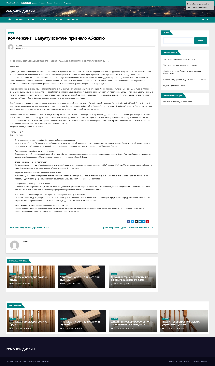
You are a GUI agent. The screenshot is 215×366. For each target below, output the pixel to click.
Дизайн (34, 3)
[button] (203, 20)
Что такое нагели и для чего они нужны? (80, 278)
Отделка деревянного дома (175, 85)
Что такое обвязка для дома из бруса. (28, 278)
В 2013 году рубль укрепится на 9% (30, 228)
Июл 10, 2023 (17, 328)
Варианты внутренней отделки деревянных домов (184, 80)
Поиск (166, 33)
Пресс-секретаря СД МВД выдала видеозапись (126, 228)
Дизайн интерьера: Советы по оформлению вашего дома (129, 278)
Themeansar (45, 361)
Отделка (42, 3)
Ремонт (49, 3)
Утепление (58, 3)
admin (21, 45)
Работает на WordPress (14, 361)
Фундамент (67, 3)
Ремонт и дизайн (20, 11)
